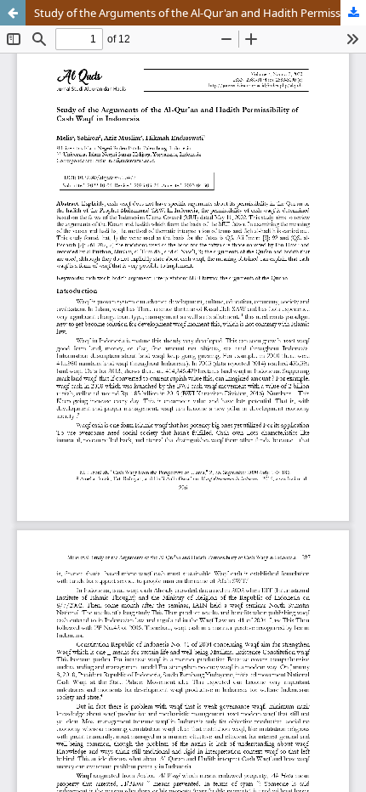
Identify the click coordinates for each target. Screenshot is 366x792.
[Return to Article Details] (13, 12)
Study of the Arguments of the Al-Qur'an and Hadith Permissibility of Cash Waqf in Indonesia (200, 12)
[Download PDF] (353, 12)
